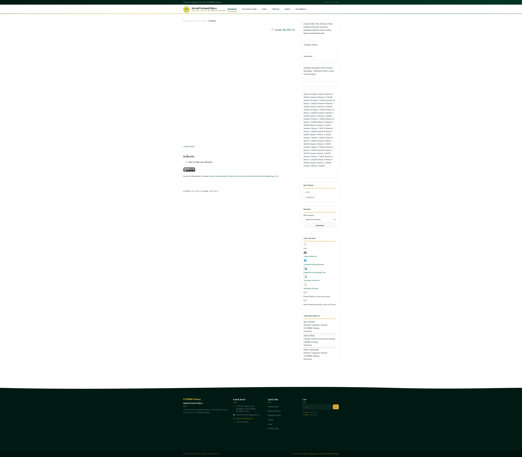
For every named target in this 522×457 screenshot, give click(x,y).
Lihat (307, 192)
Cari (264, 9)
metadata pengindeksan (314, 264)
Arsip (287, 9)
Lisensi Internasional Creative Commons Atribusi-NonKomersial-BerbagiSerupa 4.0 (243, 176)
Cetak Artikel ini (310, 256)
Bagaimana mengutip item (315, 272)
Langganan (310, 197)
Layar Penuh (189, 147)
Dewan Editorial (274, 411)
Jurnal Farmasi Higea (198, 454)
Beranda (232, 9)
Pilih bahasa (309, 215)
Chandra (212, 21)
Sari (305, 248)
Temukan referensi (312, 280)
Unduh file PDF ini (285, 29)
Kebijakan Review (311, 288)
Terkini (275, 9)
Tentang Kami (249, 9)
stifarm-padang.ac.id (244, 418)
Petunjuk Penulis (274, 415)
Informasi (301, 9)
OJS (218, 454)
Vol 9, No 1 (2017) (199, 21)
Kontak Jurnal (273, 429)
